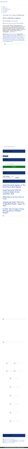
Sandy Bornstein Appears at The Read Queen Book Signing (14, 186)
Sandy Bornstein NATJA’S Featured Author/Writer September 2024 (12, 192)
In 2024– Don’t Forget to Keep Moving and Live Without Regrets (13, 210)
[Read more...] (13, 31)
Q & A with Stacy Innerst (11, 18)
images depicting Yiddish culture (13, 37)
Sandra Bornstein (3, 1)
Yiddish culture (9, 41)
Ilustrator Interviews (12, 34)
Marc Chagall (17, 37)
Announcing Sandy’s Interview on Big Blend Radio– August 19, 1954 (14, 204)
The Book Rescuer (14, 40)
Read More (5, 156)
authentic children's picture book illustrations (12, 35)
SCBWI (8, 40)
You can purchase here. (9, 146)
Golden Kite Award (15, 36)
